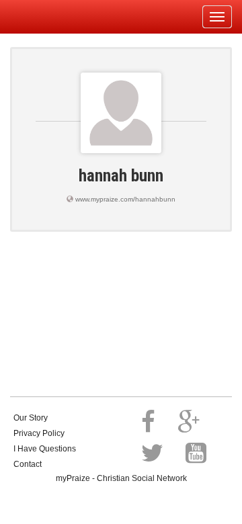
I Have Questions (44, 448)
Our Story (30, 418)
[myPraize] (42, 17)
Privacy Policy (39, 433)
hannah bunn (121, 175)
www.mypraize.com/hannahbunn (125, 199)
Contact (27, 464)
